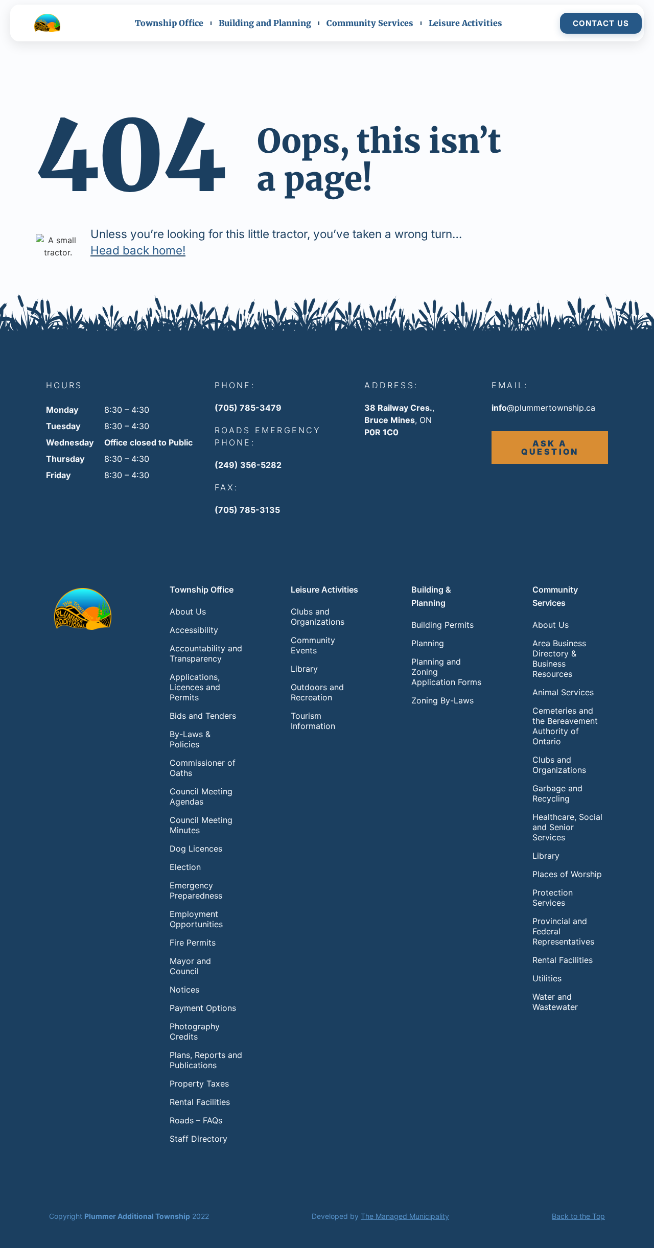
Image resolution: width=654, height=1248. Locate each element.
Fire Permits (193, 942)
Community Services (369, 23)
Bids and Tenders (203, 716)
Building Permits (442, 625)
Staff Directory (198, 1139)
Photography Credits (195, 1031)
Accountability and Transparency (206, 653)
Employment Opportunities (196, 919)
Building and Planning (265, 23)
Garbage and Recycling (557, 793)
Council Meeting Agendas (201, 796)
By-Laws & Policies (190, 739)
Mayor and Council (190, 966)
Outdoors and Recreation (317, 692)
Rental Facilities (200, 1102)
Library (304, 669)
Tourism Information (313, 721)
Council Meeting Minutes (201, 825)
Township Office (169, 23)
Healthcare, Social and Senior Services (567, 827)
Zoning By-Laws (442, 700)
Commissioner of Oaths (203, 768)
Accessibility (194, 630)
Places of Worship (567, 874)
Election (185, 867)
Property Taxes (199, 1083)
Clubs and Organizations (317, 616)
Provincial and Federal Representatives (563, 931)
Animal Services (563, 692)
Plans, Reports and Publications (206, 1060)
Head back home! (137, 250)
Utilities (547, 978)
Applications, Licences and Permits (195, 687)
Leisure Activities (465, 23)
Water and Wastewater (555, 1002)
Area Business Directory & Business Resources (559, 658)
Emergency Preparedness (196, 890)
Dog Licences (196, 848)
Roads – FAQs (196, 1120)
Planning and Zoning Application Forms (446, 671)
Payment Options (203, 1008)
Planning (427, 643)
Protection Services (552, 897)
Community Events (313, 645)
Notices (184, 989)
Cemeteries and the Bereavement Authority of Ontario (565, 725)
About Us (188, 611)
